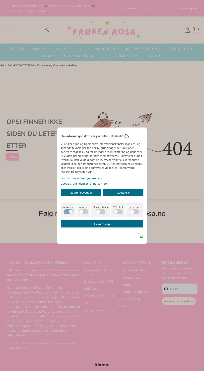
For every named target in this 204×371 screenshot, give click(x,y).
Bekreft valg (102, 224)
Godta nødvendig (81, 192)
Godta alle (123, 192)
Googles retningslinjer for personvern (84, 183)
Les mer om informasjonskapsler (81, 178)
